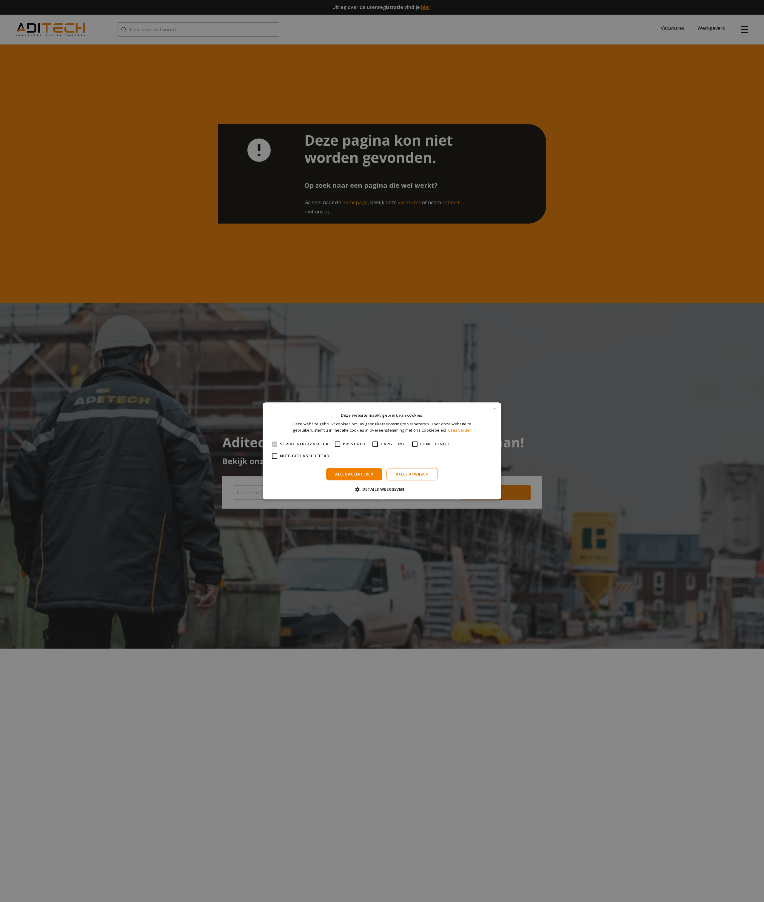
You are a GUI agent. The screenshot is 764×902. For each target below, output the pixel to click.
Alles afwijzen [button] (412, 474)
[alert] (382, 451)
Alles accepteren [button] (354, 474)
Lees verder (459, 430)
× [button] (495, 409)
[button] (382, 489)
